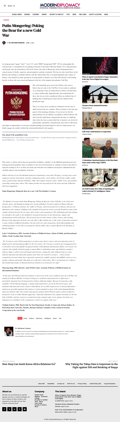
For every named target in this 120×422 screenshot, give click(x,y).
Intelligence (47, 318)
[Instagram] (9, 409)
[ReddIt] (21, 48)
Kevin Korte (85, 81)
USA (60, 318)
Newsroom (85, 165)
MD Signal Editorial (87, 108)
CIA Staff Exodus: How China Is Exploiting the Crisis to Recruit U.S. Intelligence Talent (98, 190)
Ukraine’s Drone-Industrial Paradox (94, 105)
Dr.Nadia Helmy (86, 193)
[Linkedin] (17, 48)
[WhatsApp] (13, 48)
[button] (12, 6)
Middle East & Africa (87, 128)
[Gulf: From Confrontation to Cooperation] (100, 120)
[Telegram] (26, 48)
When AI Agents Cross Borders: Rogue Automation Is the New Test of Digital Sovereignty (100, 78)
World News (85, 157)
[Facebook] (4, 48)
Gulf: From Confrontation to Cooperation (96, 132)
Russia (55, 318)
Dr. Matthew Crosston (16, 43)
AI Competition (86, 73)
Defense (31, 318)
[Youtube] (25, 409)
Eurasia (6, 20)
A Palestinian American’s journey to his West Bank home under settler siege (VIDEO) (100, 161)
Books (25, 318)
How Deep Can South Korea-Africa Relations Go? (29, 364)
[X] (8, 48)
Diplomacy (39, 318)
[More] (30, 48)
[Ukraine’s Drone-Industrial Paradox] (100, 94)
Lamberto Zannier (87, 134)
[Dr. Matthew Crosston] (4, 43)
